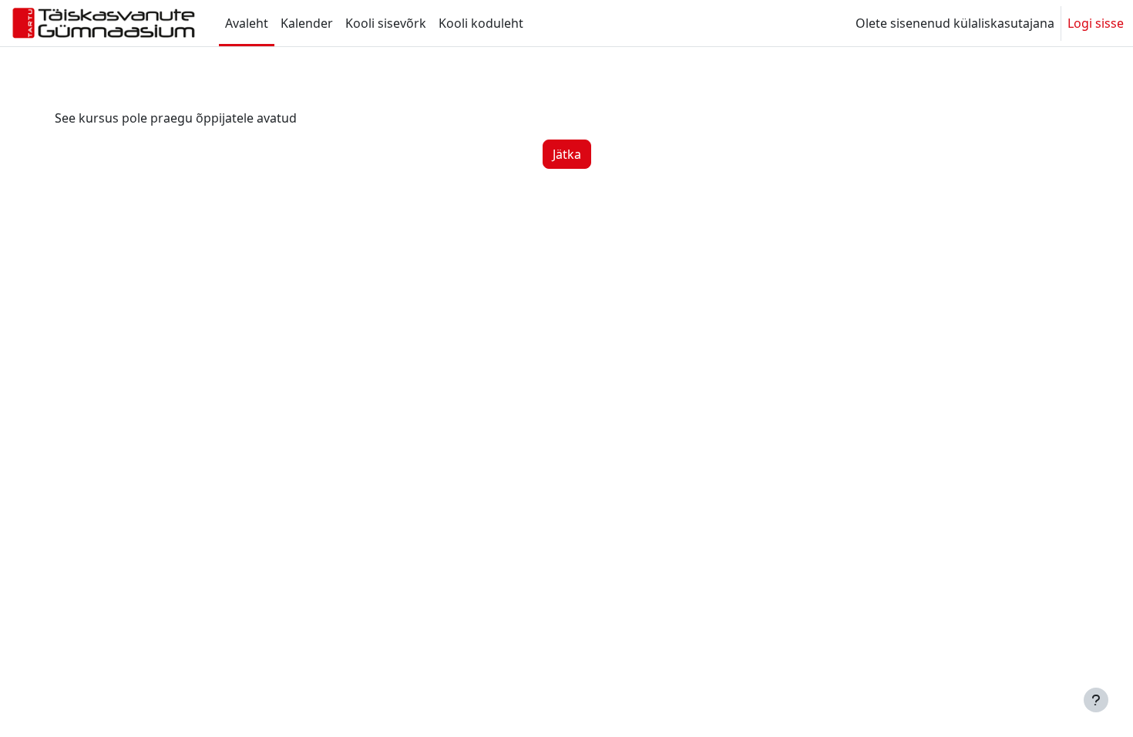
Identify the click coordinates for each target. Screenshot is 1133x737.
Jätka (567, 154)
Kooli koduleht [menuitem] (481, 23)
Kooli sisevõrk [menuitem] (385, 23)
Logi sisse (1095, 23)
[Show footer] (1096, 700)
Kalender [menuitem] (307, 23)
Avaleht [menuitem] (246, 23)
